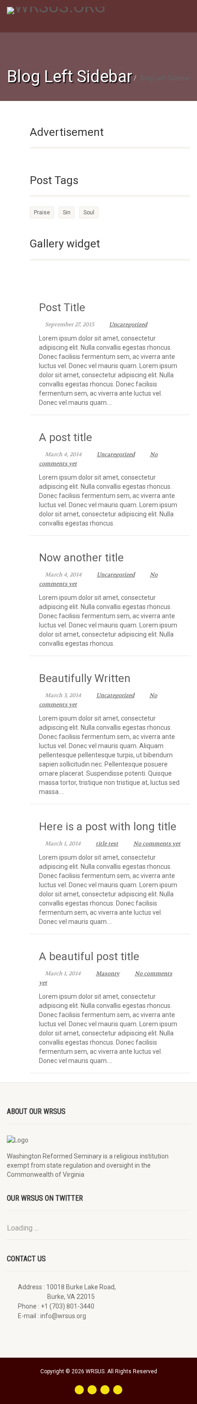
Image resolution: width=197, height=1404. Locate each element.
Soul (88, 212)
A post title (65, 437)
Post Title (62, 307)
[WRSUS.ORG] (66, 10)
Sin (67, 212)
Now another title (81, 557)
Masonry (108, 973)
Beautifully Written (85, 678)
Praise (42, 212)
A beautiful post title (89, 956)
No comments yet (157, 843)
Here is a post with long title (107, 826)
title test (107, 843)
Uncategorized (128, 324)
